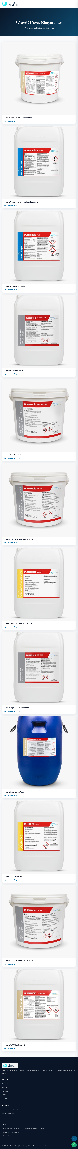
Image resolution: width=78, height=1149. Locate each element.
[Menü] (74, 4)
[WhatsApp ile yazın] (74, 1144)
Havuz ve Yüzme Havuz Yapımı (11, 1110)
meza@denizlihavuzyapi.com (12, 1132)
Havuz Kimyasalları (8, 1117)
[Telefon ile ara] (74, 1138)
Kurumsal (5, 1087)
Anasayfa (5, 1084)
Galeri (4, 1094)
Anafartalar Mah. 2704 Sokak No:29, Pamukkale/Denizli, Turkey (23, 1128)
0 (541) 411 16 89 (7, 1136)
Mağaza (4, 1098)
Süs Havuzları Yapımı (8, 1113)
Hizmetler (5, 1091)
